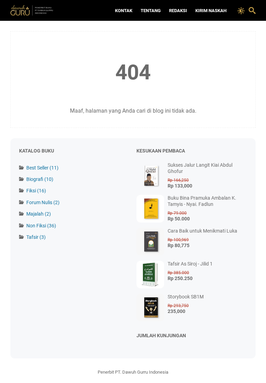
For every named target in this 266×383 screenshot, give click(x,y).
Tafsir (36, 237)
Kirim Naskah (211, 10)
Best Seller (42, 168)
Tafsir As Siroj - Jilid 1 (190, 264)
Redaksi (178, 10)
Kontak (123, 10)
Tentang (151, 10)
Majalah (38, 214)
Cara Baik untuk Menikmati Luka (202, 231)
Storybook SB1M (186, 296)
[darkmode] (241, 10)
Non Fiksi (41, 225)
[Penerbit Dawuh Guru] (39, 10)
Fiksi (36, 190)
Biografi (39, 179)
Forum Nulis (43, 202)
